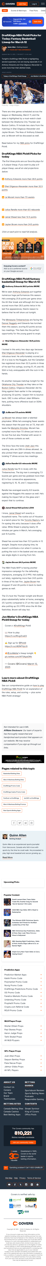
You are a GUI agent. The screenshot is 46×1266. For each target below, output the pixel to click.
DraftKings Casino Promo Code (14, 792)
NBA (5, 10)
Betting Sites (12, 1103)
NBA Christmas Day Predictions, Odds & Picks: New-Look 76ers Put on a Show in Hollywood (26, 933)
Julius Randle (8, 469)
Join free (22, 4)
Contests (31, 1103)
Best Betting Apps (12, 1114)
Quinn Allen (12, 47)
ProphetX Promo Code (14, 1003)
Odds (43, 10)
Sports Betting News (34, 1093)
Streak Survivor (32, 1108)
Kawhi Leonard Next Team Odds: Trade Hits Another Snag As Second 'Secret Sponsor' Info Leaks (25, 901)
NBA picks (25, 143)
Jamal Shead (15, 513)
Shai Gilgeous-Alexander (13, 353)
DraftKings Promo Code (11, 786)
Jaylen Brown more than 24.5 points (22, 224)
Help (16, 1178)
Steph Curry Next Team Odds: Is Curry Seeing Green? (26, 953)
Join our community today (23, 1142)
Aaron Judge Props (13, 1033)
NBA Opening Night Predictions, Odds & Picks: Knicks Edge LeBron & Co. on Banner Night (25, 943)
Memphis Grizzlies (19, 428)
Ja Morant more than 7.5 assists (19, 197)
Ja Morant (6, 418)
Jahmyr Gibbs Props (13, 1066)
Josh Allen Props (12, 1056)
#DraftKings (19, 625)
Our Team (8, 1093)
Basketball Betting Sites (11, 773)
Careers (7, 1090)
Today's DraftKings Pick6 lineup (14, 76)
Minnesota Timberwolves (17, 320)
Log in (34, 4)
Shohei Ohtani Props (13, 1026)
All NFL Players (11, 1070)
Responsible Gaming (34, 1099)
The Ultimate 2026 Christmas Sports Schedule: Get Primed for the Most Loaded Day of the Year (25, 922)
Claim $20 (37, 22)
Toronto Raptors (32, 520)
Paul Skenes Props (13, 1029)
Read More (8, 857)
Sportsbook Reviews (34, 1090)
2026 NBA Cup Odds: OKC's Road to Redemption (25, 911)
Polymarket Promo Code (15, 982)
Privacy (23, 1178)
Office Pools (30, 1114)
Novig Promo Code (13, 985)
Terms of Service (34, 1178)
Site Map (8, 1178)
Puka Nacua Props (12, 1063)
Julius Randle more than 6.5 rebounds (22, 209)
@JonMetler (13, 653)
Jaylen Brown (30, 581)
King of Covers (32, 1111)
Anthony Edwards (21, 291)
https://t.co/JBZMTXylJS (16, 646)
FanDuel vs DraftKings (11, 798)
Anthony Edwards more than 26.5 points (23, 179)
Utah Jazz (30, 446)
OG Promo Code (12, 992)
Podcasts (29, 1096)
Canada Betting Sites (13, 1108)
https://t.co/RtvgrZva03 (16, 636)
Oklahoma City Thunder (13, 384)
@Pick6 (22, 643)
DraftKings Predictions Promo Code (21, 989)
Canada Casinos (11, 1111)
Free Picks (34, 10)
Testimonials (9, 1099)
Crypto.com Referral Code (16, 1007)
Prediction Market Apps (15, 974)
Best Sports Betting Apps (11, 810)
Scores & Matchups (18, 10)
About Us (9, 1082)
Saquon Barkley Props (14, 1059)
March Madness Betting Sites (13, 780)
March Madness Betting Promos (14, 804)
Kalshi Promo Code (13, 978)
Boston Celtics (8, 388)
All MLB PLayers (11, 1040)
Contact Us (9, 1087)
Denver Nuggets (9, 323)
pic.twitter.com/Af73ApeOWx (18, 656)
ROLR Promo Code (13, 1010)
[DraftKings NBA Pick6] (23, 248)
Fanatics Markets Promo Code (18, 996)
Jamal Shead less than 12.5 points (20, 217)
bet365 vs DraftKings (31, 798)
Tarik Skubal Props (13, 1036)
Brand (6, 1096)
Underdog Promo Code (15, 999)
